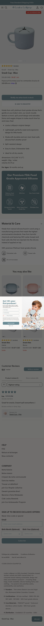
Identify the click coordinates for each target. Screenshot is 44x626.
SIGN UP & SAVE (11, 323)
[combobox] (4, 316)
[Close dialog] (43, 297)
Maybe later (11, 325)
